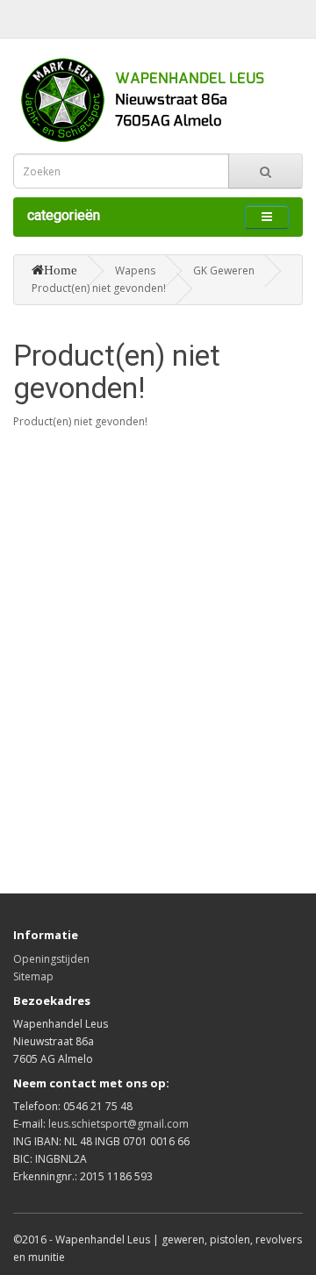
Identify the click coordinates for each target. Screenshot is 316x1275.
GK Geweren (224, 270)
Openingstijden (51, 958)
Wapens (135, 270)
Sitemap (33, 976)
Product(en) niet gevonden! (99, 288)
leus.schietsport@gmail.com (118, 1123)
